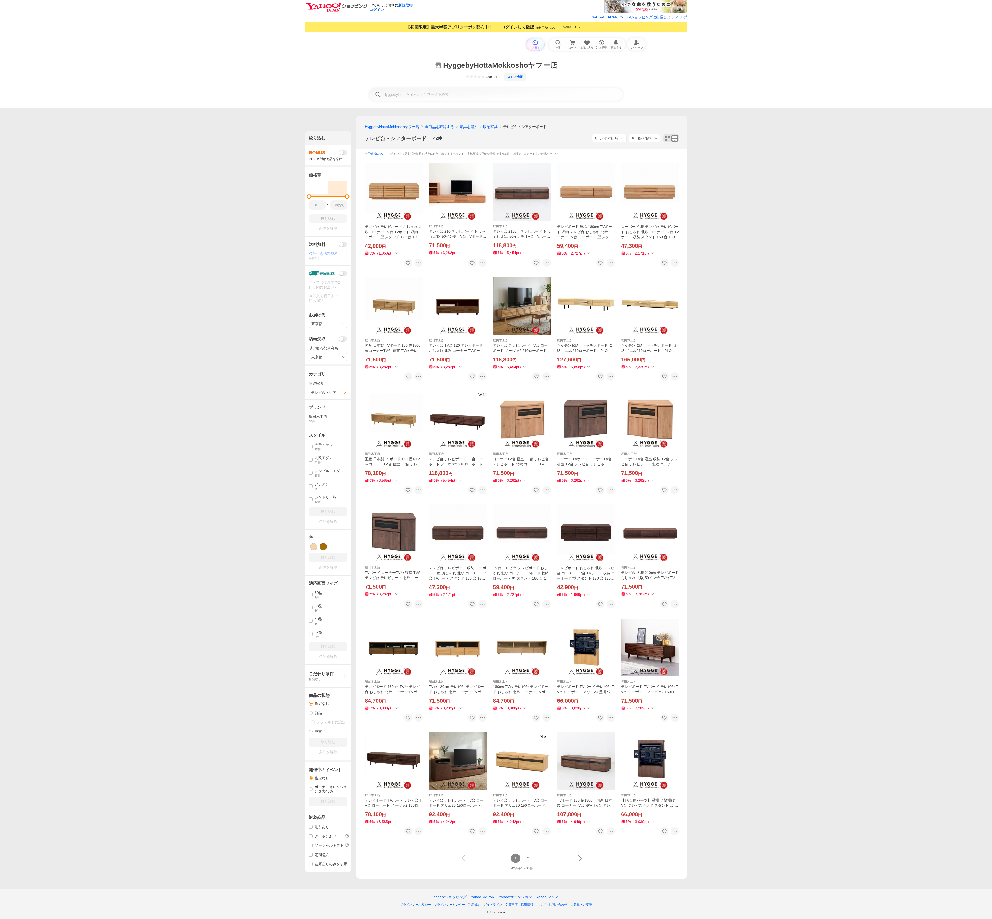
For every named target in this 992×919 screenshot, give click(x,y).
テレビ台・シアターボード (396, 138)
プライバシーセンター (449, 904)
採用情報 (527, 904)
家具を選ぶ (469, 127)
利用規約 (474, 904)
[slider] (309, 196)
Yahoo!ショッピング (450, 897)
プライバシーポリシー (415, 904)
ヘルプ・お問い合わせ (551, 904)
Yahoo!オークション (515, 897)
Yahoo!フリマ (547, 897)
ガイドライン (493, 904)
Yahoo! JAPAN (604, 17)
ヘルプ (681, 17)
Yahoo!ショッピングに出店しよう (646, 17)
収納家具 (490, 127)
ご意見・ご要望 (581, 904)
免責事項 (511, 904)
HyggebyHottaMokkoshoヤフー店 (392, 127)
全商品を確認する (439, 127)
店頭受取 (317, 339)
